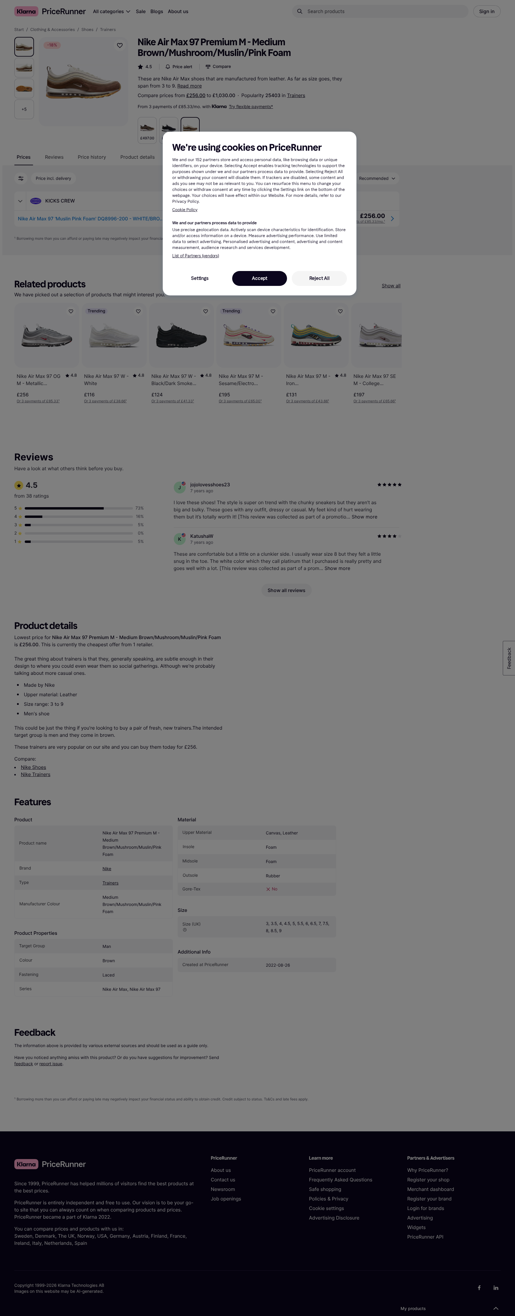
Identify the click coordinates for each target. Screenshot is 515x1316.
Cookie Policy (185, 209)
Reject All (319, 278)
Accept (259, 278)
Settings (199, 278)
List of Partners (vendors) (195, 255)
